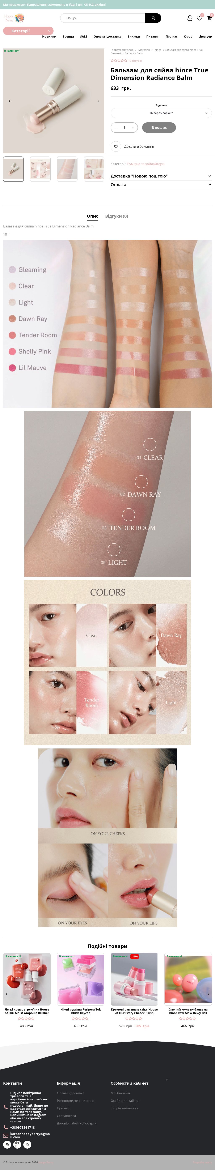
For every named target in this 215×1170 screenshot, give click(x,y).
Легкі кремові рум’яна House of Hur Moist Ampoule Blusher (27, 1011)
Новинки (49, 36)
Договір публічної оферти (77, 1123)
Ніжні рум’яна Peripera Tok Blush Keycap (80, 1011)
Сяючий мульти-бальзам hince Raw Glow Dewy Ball (188, 1011)
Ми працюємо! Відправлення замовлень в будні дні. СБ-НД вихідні (54, 5)
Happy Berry (45, 1162)
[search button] (153, 18)
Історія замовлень (124, 1108)
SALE (83, 36)
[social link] (7, 1145)
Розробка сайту (202, 1162)
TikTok (16, 1145)
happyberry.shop (123, 49)
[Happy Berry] (14, 17)
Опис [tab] (92, 216)
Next (98, 101)
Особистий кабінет (125, 1100)
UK (166, 1080)
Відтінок (161, 105)
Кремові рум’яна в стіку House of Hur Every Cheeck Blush (134, 1011)
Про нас (171, 36)
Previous (9, 101)
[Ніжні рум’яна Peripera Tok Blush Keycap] (80, 979)
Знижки (134, 36)
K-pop (188, 36)
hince (158, 49)
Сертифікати (66, 1116)
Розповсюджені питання (75, 1100)
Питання (152, 36)
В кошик (159, 127)
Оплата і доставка (107, 36)
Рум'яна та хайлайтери (145, 164)
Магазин (144, 49)
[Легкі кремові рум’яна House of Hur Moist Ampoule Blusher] (26, 979)
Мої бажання (121, 1093)
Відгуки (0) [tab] (116, 216)
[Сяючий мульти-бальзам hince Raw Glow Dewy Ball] (188, 979)
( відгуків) (135, 61)
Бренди (68, 36)
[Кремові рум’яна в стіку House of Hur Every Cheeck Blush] (134, 979)
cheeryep (205, 36)
